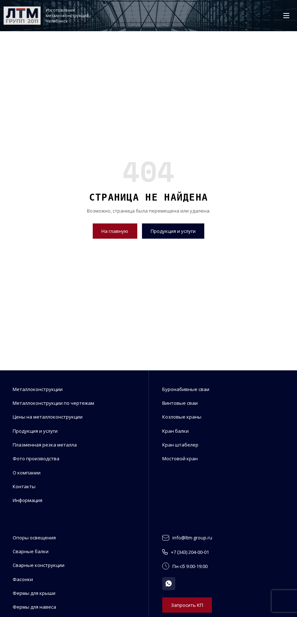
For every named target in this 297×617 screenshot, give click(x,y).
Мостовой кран (180, 458)
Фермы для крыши (34, 593)
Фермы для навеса (34, 607)
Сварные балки (31, 551)
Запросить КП (187, 605)
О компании (27, 472)
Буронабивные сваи (185, 389)
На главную (114, 231)
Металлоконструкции (38, 389)
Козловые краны (181, 417)
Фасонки (23, 579)
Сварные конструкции (38, 565)
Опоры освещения (34, 537)
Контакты (24, 486)
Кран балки (175, 431)
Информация (27, 500)
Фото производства (36, 458)
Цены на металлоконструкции (48, 417)
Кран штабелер (180, 444)
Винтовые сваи (180, 403)
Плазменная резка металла (45, 444)
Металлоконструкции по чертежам (53, 403)
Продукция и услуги (173, 231)
